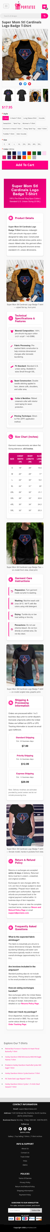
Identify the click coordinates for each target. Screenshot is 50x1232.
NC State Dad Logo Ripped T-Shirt (18, 1078)
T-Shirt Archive (36, 1136)
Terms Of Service (25, 1178)
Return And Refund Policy (25, 1186)
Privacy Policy (25, 1182)
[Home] (25, 5)
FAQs (25, 1161)
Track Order (25, 1157)
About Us (25, 1148)
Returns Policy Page (30, 1003)
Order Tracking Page (17, 1024)
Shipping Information (25, 1190)
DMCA (25, 1165)
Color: (8, 149)
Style (5, 113)
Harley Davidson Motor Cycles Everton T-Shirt (22, 1073)
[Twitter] (25, 83)
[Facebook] (20, 83)
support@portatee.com (18, 913)
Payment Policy (25, 1195)
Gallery (10, 1136)
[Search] (44, 15)
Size (5, 140)
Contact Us (25, 1152)
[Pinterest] (29, 83)
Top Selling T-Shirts (22, 1136)
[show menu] (6, 6)
